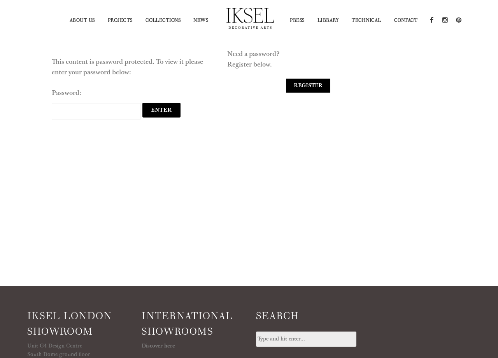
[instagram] (445, 19)
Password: (66, 93)
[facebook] (431, 19)
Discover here (158, 346)
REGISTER (308, 85)
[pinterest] (458, 19)
